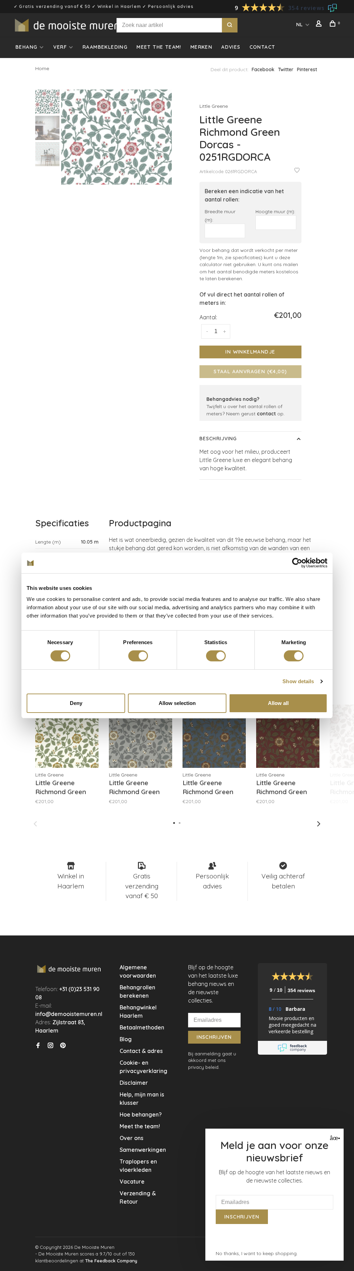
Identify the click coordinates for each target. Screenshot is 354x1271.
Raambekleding (105, 47)
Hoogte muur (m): (275, 211)
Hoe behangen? (141, 1114)
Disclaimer (134, 1082)
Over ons (131, 1138)
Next (318, 823)
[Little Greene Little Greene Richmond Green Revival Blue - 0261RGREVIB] (214, 736)
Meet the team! (159, 47)
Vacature (132, 1181)
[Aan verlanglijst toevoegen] (297, 170)
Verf (60, 47)
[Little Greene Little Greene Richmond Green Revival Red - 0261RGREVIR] (287, 736)
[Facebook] (38, 1045)
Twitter (286, 69)
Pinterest (307, 69)
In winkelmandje (250, 352)
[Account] (320, 24)
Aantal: (208, 317)
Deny (76, 703)
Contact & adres (141, 1050)
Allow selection (177, 703)
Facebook (263, 69)
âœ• (334, 1138)
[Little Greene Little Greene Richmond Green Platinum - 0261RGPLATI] (140, 736)
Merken (201, 47)
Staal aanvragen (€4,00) (250, 371)
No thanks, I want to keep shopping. (257, 1253)
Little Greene (213, 106)
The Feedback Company (111, 1260)
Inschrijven (214, 1037)
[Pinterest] (63, 1045)
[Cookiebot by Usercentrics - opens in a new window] (297, 563)
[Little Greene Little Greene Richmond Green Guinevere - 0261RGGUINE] (67, 736)
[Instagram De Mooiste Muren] (50, 1045)
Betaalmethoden (142, 1027)
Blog (126, 1039)
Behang (26, 47)
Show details (298, 681)
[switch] (138, 655)
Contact (263, 47)
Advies (230, 47)
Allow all (278, 703)
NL (299, 24)
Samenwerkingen (143, 1149)
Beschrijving (218, 438)
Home (42, 68)
